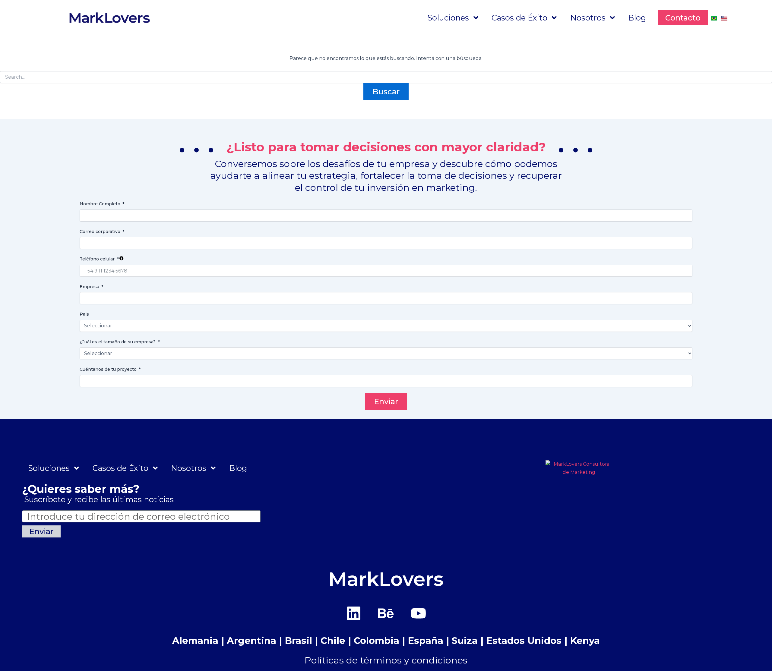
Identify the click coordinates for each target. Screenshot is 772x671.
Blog (637, 17)
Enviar (386, 401)
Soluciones (448, 17)
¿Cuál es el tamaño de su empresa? (118, 342)
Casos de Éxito (519, 17)
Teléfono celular (97, 259)
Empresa (89, 286)
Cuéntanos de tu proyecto (108, 369)
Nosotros (588, 17)
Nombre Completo (100, 203)
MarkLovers (386, 579)
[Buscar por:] (386, 77)
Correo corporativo (100, 231)
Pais (84, 314)
